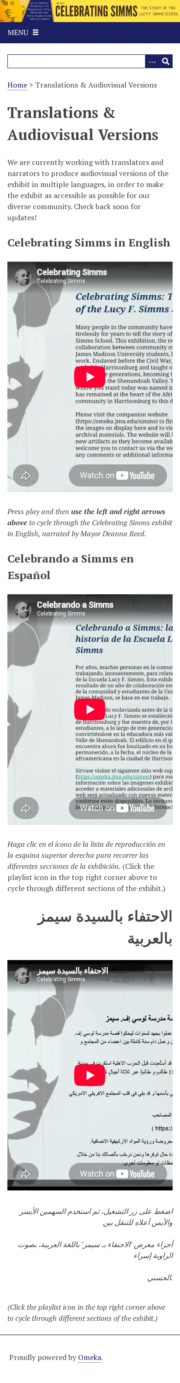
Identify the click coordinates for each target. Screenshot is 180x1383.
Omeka (89, 1357)
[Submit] (166, 61)
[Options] (152, 61)
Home (17, 85)
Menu (17, 32)
